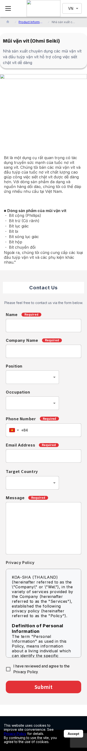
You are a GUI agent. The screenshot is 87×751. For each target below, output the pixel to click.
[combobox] (32, 377)
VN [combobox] (70, 8)
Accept (73, 734)
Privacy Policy (15, 734)
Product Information (31, 22)
